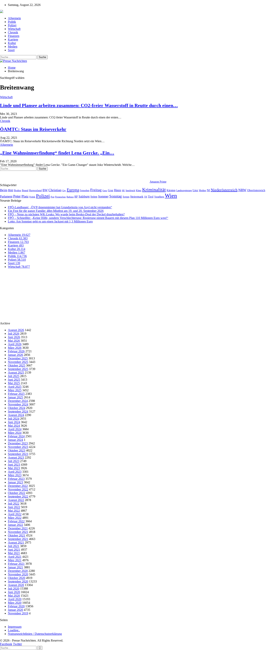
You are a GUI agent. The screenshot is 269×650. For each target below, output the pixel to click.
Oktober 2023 (16, 450)
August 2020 (16, 585)
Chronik (13, 32)
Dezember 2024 (18, 401)
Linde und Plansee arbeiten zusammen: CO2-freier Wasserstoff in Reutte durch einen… (89, 105)
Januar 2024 (15, 439)
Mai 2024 (14, 425)
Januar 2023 (15, 482)
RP (76, 196)
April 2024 (14, 429)
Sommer (103, 196)
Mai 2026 (14, 340)
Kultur (12, 43)
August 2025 (16, 372)
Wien (171, 195)
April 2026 (14, 344)
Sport (11, 50)
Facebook (6, 644)
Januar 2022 (15, 524)
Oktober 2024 (16, 408)
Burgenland (35, 190)
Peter (17, 196)
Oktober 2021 (16, 535)
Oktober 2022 (16, 493)
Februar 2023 (16, 478)
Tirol (150, 196)
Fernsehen (84, 190)
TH (145, 197)
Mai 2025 (14, 383)
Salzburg (84, 196)
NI (208, 190)
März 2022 (14, 517)
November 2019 (18, 613)
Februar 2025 (16, 393)
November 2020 (18, 574)
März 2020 (14, 602)
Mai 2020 (14, 595)
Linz (195, 190)
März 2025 (14, 390)
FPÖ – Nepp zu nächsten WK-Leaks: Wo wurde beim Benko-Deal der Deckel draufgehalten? (66, 214)
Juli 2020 (13, 588)
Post (52, 197)
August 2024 (16, 415)
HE (123, 190)
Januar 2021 (15, 567)
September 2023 (18, 454)
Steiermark (136, 196)
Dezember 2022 (18, 486)
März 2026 (14, 347)
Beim (3, 190)
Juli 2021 (13, 546)
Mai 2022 (14, 510)
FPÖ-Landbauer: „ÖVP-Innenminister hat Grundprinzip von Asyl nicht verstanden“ (60, 207)
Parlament (6, 196)
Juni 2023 (14, 464)
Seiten (93, 196)
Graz (110, 190)
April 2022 (14, 514)
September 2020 (18, 581)
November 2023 (18, 447)
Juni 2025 (14, 379)
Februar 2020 (16, 606)
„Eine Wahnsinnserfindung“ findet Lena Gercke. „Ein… (57, 152)
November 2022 (18, 489)
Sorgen (126, 197)
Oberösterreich (256, 190)
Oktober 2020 (16, 578)
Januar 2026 (15, 354)
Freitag (96, 190)
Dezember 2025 (18, 358)
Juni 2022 (14, 507)
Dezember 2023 (18, 443)
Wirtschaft (14, 28)
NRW (242, 190)
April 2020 (14, 599)
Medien (12, 46)
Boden (17, 190)
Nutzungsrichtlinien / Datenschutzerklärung (35, 633)
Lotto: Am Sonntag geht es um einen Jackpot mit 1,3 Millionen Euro (50, 221)
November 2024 (18, 404)
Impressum (14, 626)
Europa (73, 189)
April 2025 (14, 386)
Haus (117, 190)
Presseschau (60, 197)
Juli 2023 (13, 461)
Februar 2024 (16, 436)
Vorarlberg (159, 196)
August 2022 (16, 500)
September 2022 (18, 496)
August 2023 (16, 457)
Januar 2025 (15, 397)
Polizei (12, 25)
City (64, 190)
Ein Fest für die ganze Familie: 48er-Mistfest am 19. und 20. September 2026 (56, 210)
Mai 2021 (14, 553)
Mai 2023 (14, 468)
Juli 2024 (13, 418)
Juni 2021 (14, 549)
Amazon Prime (158, 181)
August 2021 (16, 542)
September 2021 (18, 539)
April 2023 (14, 471)
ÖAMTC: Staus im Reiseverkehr (33, 129)
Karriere (13, 39)
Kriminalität (154, 189)
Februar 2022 (16, 521)
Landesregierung (184, 190)
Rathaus (70, 197)
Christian (54, 190)
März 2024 (14, 432)
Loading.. (14, 630)
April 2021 (14, 556)
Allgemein (14, 18)
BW (45, 190)
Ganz (104, 190)
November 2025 (18, 362)
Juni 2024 (14, 422)
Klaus (138, 190)
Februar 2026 (16, 351)
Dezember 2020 (18, 570)
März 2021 (14, 560)
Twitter (17, 644)
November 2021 (18, 532)
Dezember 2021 (18, 528)
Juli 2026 (13, 333)
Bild (10, 190)
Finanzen (13, 36)
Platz (25, 196)
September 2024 (18, 411)
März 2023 (14, 475)
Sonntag (115, 196)
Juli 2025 (13, 376)
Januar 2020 (15, 609)
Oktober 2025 (16, 365)
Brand (25, 190)
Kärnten (171, 190)
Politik (12, 21)
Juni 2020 (14, 592)
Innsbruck (130, 190)
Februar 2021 (16, 563)
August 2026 (16, 330)
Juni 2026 (14, 337)
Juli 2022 (13, 503)
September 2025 (18, 369)
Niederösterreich (224, 190)
